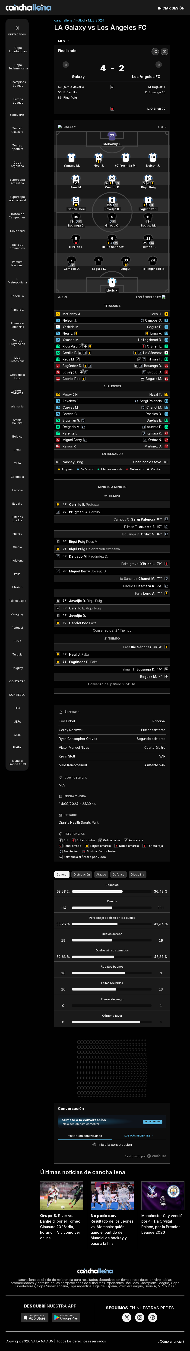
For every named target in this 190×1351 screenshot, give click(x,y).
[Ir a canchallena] (28, 7)
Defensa (118, 874)
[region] (112, 1146)
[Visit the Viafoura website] (156, 1156)
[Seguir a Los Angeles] (158, 64)
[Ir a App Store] (34, 1317)
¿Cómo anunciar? (171, 1341)
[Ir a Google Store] (66, 1317)
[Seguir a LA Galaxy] (66, 64)
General (62, 874)
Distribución (82, 874)
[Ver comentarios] (164, 51)
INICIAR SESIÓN (171, 8)
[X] (126, 1317)
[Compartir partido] (155, 51)
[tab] (85, 1136)
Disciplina (137, 874)
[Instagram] (139, 1317)
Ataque (101, 874)
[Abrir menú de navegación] (17, 28)
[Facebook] (152, 1317)
